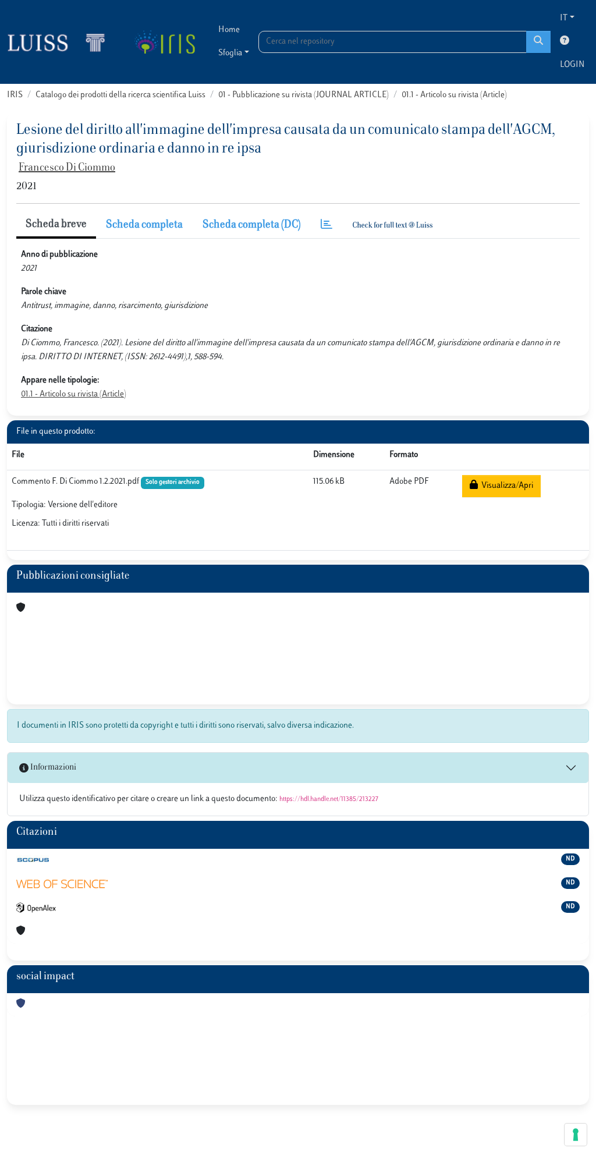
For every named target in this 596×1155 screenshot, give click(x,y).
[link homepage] (61, 42)
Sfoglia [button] (230, 53)
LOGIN (572, 65)
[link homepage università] (164, 42)
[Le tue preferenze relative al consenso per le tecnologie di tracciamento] (576, 1135)
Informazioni (52, 767)
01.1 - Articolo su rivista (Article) (454, 95)
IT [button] (563, 18)
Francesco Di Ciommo (67, 168)
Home (229, 30)
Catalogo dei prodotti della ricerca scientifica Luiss (120, 95)
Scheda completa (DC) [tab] (252, 225)
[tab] (326, 225)
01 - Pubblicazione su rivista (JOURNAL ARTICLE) (303, 95)
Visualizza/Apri (505, 485)
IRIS (15, 95)
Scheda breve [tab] (56, 224)
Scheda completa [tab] (144, 225)
